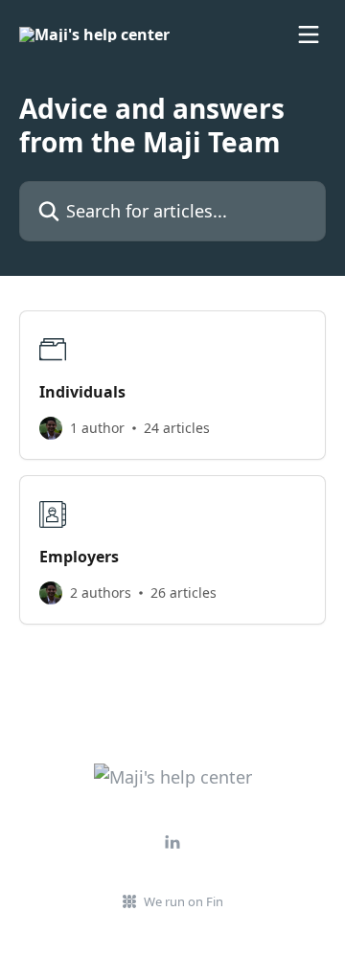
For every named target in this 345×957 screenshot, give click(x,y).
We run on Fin (183, 901)
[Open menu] (308, 34)
